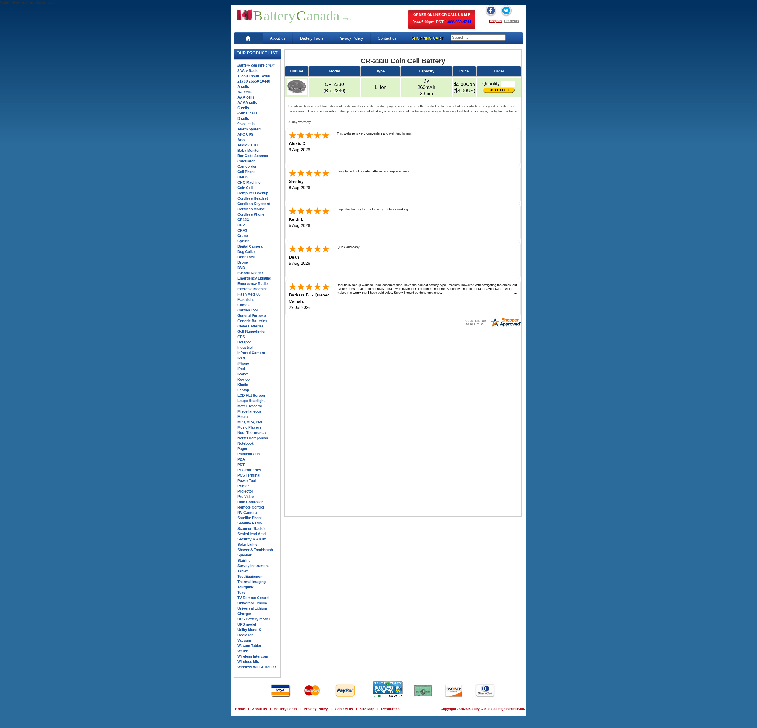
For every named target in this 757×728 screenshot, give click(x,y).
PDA (241, 459)
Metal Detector (249, 406)
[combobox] (478, 37)
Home (240, 709)
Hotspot (244, 342)
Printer (243, 486)
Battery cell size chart (255, 65)
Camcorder (247, 166)
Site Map (367, 709)
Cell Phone (246, 172)
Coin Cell (245, 188)
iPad (241, 358)
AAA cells (245, 97)
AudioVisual (247, 145)
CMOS (242, 177)
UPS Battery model (253, 619)
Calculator (246, 161)
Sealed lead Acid (251, 534)
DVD (241, 268)
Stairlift (243, 560)
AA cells (244, 92)
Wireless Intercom (252, 656)
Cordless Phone (250, 214)
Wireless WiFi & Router (256, 667)
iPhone (243, 363)
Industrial (245, 348)
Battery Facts (311, 38)
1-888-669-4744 (458, 22)
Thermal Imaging (251, 582)
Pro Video (245, 497)
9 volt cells (246, 124)
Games (243, 305)
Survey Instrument (253, 566)
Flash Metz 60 (249, 294)
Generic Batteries (252, 321)
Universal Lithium (252, 603)
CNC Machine (249, 182)
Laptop (243, 390)
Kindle (242, 385)
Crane (242, 236)
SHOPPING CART (427, 38)
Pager (242, 449)
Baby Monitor (248, 150)
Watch (242, 651)
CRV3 (242, 230)
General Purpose (251, 316)
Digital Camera (250, 246)
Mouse (243, 417)
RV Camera (247, 513)
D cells (243, 119)
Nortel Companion (252, 438)
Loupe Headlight (251, 401)
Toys (241, 592)
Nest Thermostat (251, 433)
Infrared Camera (251, 353)
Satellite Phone (250, 518)
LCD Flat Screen (251, 395)
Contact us (387, 38)
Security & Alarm (251, 539)
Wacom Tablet (249, 646)
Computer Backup (252, 193)
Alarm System (249, 129)
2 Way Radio (247, 71)
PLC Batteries (249, 470)
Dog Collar (246, 252)
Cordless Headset (252, 198)
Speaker (244, 555)
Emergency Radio (252, 284)
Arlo (241, 140)
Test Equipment (250, 576)
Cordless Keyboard (253, 204)
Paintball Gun (248, 454)
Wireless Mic (248, 662)
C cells (243, 108)
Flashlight (245, 300)
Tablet (242, 571)
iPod (241, 369)
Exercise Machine (252, 289)
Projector (245, 491)
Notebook (245, 443)
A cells (243, 87)
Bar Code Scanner (252, 156)
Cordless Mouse (251, 209)
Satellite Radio (249, 523)
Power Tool (246, 481)
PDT (241, 465)
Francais (511, 21)
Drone (242, 262)
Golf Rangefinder (251, 332)
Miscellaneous (249, 411)
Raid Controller (250, 502)
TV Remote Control (253, 598)
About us (277, 38)
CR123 (243, 220)
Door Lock (246, 257)
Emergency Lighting (254, 278)
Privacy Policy (350, 38)
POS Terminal (248, 475)
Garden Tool (247, 310)
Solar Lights (247, 545)
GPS (241, 337)
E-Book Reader (250, 273)
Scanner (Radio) (251, 529)
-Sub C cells (247, 113)
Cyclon (243, 241)
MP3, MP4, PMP (250, 422)
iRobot (242, 374)
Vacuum (244, 640)
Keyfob (243, 379)
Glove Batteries (250, 326)
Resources (390, 709)
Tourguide (245, 587)
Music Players (249, 427)
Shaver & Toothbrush (255, 550)
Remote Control (250, 507)
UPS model (246, 624)
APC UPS (245, 135)
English (495, 21)
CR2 (241, 225)
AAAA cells (247, 103)
